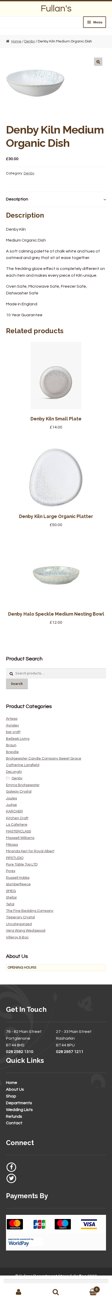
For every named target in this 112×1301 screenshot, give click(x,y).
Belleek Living (17, 739)
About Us (15, 1089)
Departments (19, 1103)
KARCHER (14, 811)
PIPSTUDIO (14, 858)
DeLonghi (14, 772)
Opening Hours (22, 967)
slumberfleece (18, 884)
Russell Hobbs (17, 878)
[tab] (56, 199)
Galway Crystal (19, 791)
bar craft (13, 732)
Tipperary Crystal (20, 917)
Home (16, 41)
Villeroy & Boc (17, 937)
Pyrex (10, 871)
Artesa (11, 719)
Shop (11, 1096)
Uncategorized (19, 924)
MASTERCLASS (18, 831)
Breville (12, 752)
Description (17, 199)
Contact (14, 1123)
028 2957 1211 (69, 1052)
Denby (29, 41)
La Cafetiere (16, 824)
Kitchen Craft (17, 818)
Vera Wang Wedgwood (25, 930)
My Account (18, 1292)
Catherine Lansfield (22, 765)
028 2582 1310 (19, 1052)
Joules (11, 798)
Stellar (11, 897)
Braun (11, 745)
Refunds (14, 1116)
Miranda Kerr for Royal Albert (30, 851)
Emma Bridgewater (23, 785)
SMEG (11, 891)
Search (17, 683)
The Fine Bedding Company (29, 911)
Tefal (10, 904)
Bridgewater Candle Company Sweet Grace (43, 758)
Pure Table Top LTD (22, 864)
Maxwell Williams (20, 838)
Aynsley (12, 725)
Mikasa (12, 845)
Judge (11, 805)
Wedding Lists (19, 1110)
